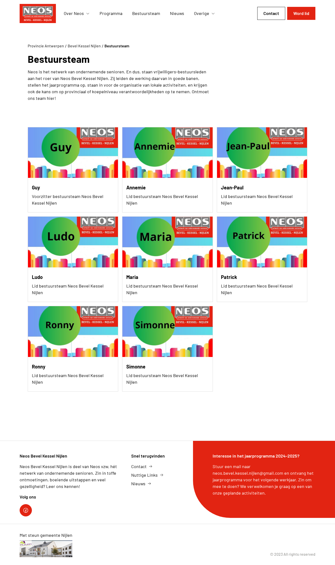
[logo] (38, 13)
